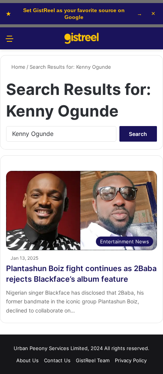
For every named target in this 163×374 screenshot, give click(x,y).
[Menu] (9, 41)
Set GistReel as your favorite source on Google (74, 13)
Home (17, 67)
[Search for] (153, 41)
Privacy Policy (131, 360)
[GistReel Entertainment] (81, 38)
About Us (27, 360)
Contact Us (57, 360)
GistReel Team (93, 360)
